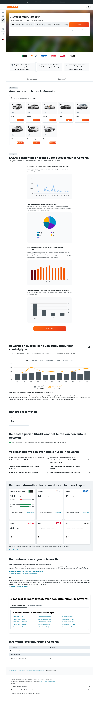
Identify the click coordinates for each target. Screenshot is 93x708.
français (62, 2)
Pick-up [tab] (65, 360)
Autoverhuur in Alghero (44, 621)
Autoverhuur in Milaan (44, 624)
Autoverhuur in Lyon (68, 621)
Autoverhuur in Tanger (68, 624)
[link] (49, 328)
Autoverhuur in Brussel (19, 627)
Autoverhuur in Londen (44, 619)
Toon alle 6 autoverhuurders (17, 550)
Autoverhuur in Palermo (44, 616)
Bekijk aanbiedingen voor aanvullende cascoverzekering (26, 571)
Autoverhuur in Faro (68, 619)
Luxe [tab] (71, 360)
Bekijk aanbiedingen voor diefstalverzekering (23, 573)
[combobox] (17, 20)
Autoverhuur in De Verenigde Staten (35, 670)
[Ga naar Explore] (3, 25)
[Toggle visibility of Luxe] (39, 238)
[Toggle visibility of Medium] (54, 233)
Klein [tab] (27, 360)
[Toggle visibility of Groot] (39, 235)
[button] (91, 2)
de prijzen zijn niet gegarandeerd (47, 681)
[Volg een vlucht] (3, 29)
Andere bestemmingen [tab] (18, 605)
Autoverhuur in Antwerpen (69, 627)
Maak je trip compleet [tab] (35, 605)
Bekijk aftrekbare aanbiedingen (18, 586)
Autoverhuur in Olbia (19, 619)
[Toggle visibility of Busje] (39, 233)
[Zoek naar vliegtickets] (3, 12)
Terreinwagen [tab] (50, 360)
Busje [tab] (58, 360)
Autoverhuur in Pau (18, 616)
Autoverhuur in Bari (67, 616)
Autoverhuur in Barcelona (20, 621)
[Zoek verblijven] (3, 16)
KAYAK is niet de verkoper (19, 686)
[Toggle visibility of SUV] (53, 235)
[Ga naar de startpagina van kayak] (12, 7)
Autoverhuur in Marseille (20, 624)
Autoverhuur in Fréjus (44, 627)
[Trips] (3, 34)
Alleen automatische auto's (81, 30)
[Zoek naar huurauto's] (3, 20)
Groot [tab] (41, 360)
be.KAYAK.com (12, 670)
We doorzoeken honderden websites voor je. (25, 690)
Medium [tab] (34, 360)
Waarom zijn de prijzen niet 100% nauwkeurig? (25, 693)
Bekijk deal (20, 120)
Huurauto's (21, 670)
